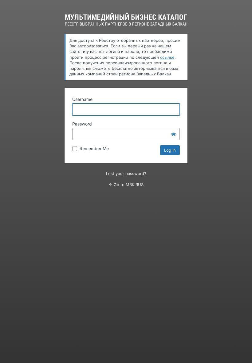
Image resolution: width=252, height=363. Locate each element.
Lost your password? (126, 173)
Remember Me (94, 148)
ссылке (167, 57)
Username (82, 99)
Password (82, 123)
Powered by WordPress (126, 19)
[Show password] (173, 134)
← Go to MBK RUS (126, 184)
